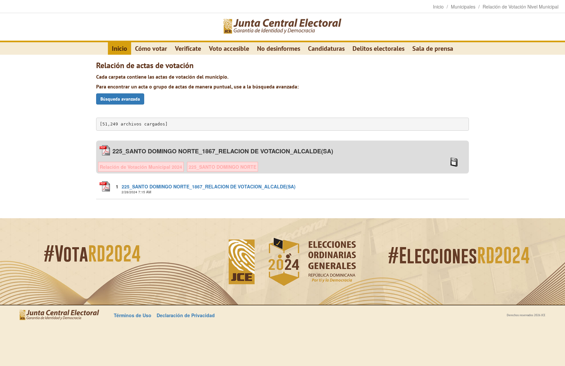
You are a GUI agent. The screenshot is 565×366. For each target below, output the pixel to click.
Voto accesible (229, 48)
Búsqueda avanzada (120, 99)
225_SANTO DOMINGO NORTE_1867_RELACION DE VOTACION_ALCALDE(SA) (209, 186)
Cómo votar (151, 48)
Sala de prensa (432, 48)
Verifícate (188, 48)
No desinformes (278, 48)
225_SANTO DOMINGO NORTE (222, 167)
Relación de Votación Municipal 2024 (141, 167)
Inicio (119, 48)
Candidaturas (326, 48)
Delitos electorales (378, 48)
